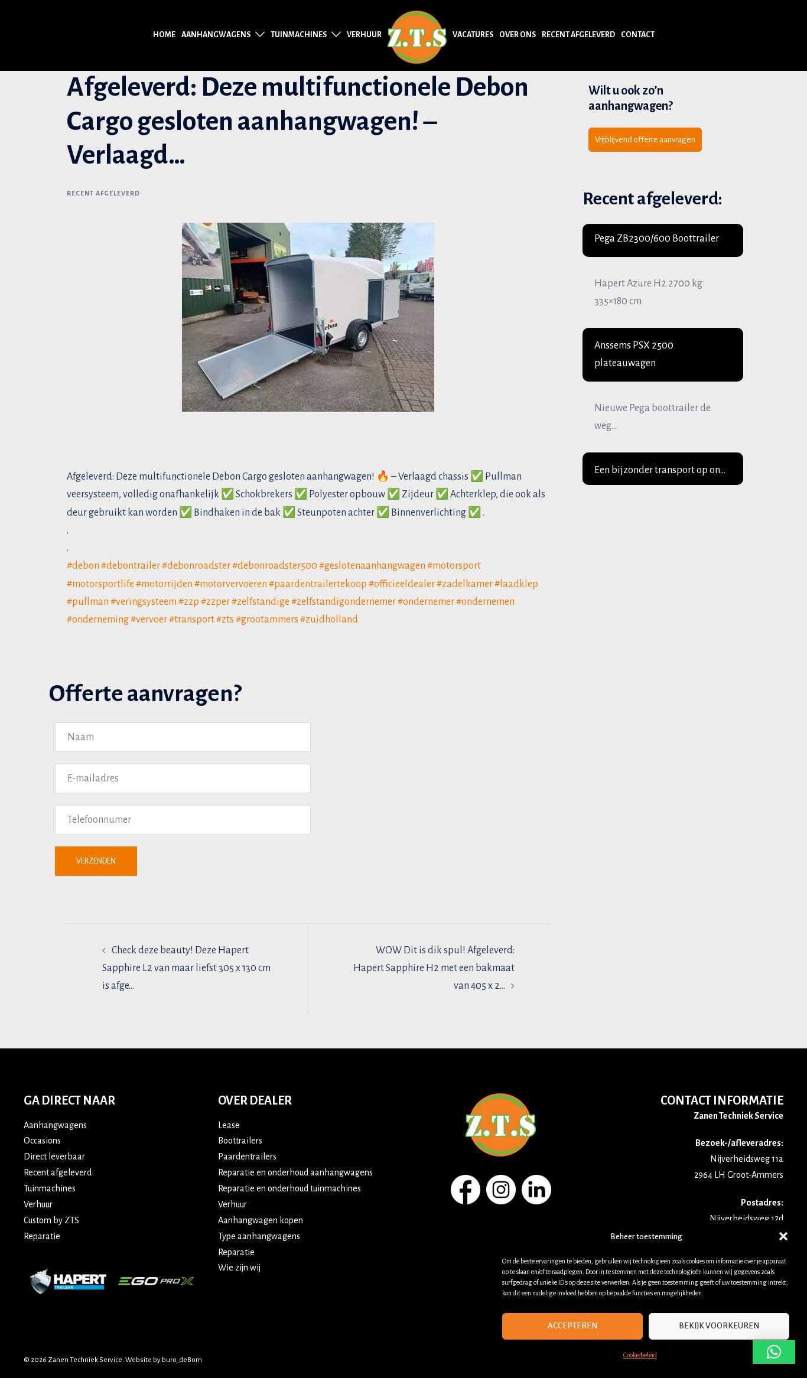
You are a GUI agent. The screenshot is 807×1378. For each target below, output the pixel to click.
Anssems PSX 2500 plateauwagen (633, 354)
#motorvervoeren (230, 584)
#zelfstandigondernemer (343, 602)
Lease (229, 1125)
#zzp (188, 602)
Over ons (517, 35)
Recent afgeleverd (578, 35)
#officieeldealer (402, 584)
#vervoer (149, 619)
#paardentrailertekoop (318, 584)
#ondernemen (485, 602)
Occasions (42, 1140)
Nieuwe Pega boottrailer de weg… (652, 417)
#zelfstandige (260, 602)
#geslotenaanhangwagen (372, 566)
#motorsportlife (100, 584)
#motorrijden (164, 584)
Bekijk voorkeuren (719, 1325)
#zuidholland (329, 619)
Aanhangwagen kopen (260, 1220)
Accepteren (572, 1325)
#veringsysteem (143, 602)
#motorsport (454, 566)
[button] (783, 1236)
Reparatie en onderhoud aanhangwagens (295, 1172)
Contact (638, 35)
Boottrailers (240, 1140)
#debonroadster (196, 566)
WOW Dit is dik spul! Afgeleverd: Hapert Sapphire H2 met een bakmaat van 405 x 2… (434, 968)
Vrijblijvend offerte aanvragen (645, 139)
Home (164, 35)
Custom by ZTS (51, 1220)
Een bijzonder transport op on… (659, 470)
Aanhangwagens (215, 35)
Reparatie (42, 1236)
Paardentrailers (247, 1156)
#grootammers (267, 619)
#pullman (88, 602)
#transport (191, 619)
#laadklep (516, 584)
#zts (225, 619)
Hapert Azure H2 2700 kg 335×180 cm (648, 292)
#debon (83, 566)
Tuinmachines (299, 35)
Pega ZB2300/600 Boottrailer (656, 238)
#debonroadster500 (274, 566)
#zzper (215, 602)
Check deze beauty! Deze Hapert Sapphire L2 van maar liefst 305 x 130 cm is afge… (186, 968)
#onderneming (98, 619)
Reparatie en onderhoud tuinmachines (289, 1188)
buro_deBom (182, 1360)
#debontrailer (130, 566)
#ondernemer (426, 602)
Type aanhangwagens (259, 1236)
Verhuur (364, 35)
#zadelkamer (465, 584)
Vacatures (473, 35)
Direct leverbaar (54, 1156)
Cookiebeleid (640, 1355)
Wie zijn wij (239, 1267)
